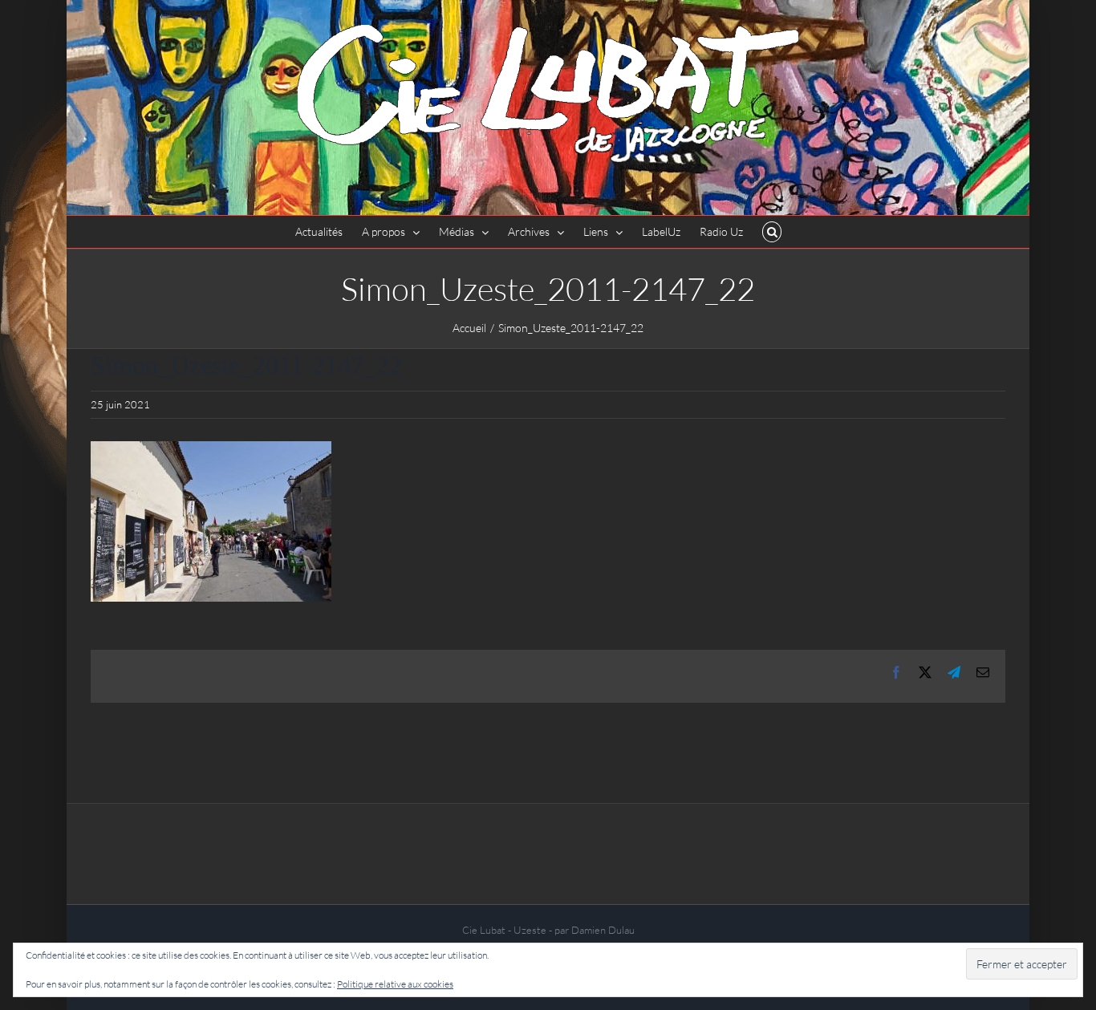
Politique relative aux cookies (395, 984)
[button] (772, 232)
